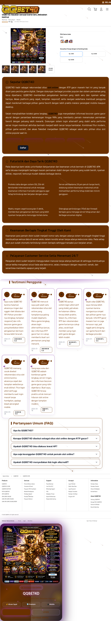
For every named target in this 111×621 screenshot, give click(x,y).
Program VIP (71, 496)
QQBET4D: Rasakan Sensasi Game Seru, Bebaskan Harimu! (24, 16)
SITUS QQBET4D (5, 491)
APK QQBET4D (5, 494)
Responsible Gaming (51, 499)
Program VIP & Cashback (30, 489)
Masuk (11, 148)
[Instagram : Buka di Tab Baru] (105, 521)
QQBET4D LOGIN (6, 486)
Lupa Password (72, 489)
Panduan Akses (94, 484)
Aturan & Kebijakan (95, 489)
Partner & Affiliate (95, 504)
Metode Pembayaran (29, 491)
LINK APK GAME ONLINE (8, 499)
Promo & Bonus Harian (29, 484)
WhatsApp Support (50, 489)
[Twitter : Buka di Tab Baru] (102, 521)
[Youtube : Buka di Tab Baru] (108, 521)
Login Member (71, 484)
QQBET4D (4, 484)
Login (46, 612)
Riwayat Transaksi (72, 491)
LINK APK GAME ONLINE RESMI (9, 501)
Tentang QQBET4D (95, 499)
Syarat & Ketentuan (51, 496)
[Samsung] (8, 9)
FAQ (47, 491)
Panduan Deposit (28, 494)
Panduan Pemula (95, 486)
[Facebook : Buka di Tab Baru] (99, 521)
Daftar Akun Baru (72, 486)
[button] (95, 9)
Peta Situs (30, 520)
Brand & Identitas (95, 507)
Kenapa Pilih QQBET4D (96, 502)
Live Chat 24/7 (49, 486)
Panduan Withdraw (28, 496)
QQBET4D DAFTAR (6, 489)
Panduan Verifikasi (72, 494)
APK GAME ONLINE (6, 496)
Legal (24, 520)
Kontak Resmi (94, 491)
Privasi (19, 520)
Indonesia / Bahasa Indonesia (8, 520)
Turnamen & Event (28, 486)
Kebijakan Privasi (50, 494)
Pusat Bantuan (49, 484)
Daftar (23, 148)
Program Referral (28, 499)
